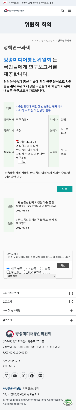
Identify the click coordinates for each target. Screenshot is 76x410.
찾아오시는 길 (10, 361)
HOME (35, 40)
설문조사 (7, 301)
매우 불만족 (35, 272)
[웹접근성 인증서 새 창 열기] (68, 400)
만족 (33, 268)
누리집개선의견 (11, 293)
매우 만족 (16, 268)
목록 (65, 189)
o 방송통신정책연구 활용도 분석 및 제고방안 (36, 221)
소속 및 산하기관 (11, 310)
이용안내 (8, 366)
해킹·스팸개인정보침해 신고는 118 (21, 394)
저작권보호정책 (31, 388)
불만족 (15, 272)
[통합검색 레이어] (62, 10)
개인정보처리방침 (12, 388)
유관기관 (7, 320)
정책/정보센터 (48, 40)
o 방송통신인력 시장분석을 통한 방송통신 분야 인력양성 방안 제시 (36, 204)
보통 (47, 268)
